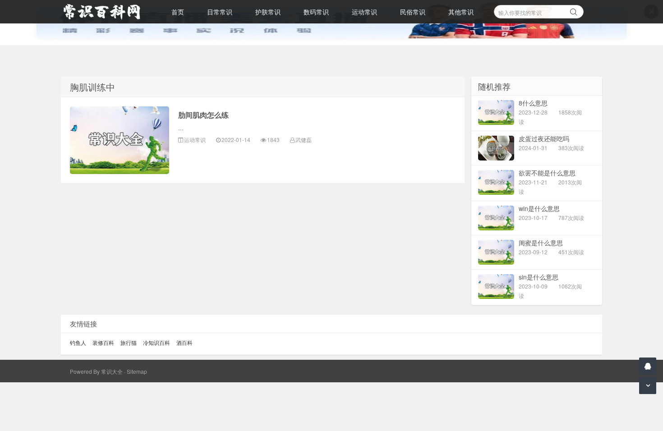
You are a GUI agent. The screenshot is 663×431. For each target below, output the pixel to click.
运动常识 (364, 11)
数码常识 (316, 11)
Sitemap (137, 371)
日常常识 (219, 11)
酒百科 (184, 342)
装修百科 (103, 342)
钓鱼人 (78, 342)
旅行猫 (128, 342)
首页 (177, 11)
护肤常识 (268, 11)
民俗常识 (412, 11)
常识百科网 (106, 11)
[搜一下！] (573, 10)
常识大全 (112, 371)
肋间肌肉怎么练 (203, 115)
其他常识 (461, 11)
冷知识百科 (156, 342)
